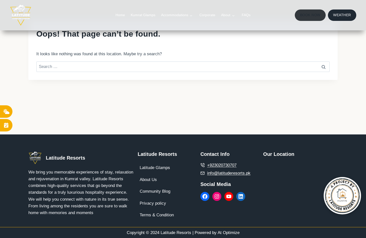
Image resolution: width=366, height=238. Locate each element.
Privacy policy (153, 203)
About (225, 15)
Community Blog (155, 191)
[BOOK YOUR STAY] (6, 125)
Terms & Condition (157, 215)
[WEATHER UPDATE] (6, 111)
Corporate (207, 15)
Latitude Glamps (155, 167)
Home (120, 15)
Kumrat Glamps (143, 15)
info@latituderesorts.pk (228, 173)
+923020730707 (222, 165)
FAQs (246, 15)
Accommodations (174, 15)
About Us (148, 179)
